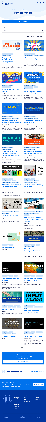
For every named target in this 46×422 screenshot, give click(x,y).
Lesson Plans (26, 215)
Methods (38, 147)
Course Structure (15, 182)
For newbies (11, 53)
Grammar (41, 55)
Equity (35, 182)
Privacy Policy (30, 416)
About (25, 397)
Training (16, 409)
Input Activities (17, 305)
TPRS (33, 246)
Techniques (36, 55)
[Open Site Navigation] (43, 3)
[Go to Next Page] (43, 347)
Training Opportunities (28, 118)
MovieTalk (19, 306)
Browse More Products (36, 371)
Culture (33, 149)
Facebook (37, 397)
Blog (25, 399)
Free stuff (36, 118)
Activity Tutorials (15, 118)
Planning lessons (27, 213)
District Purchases (16, 403)
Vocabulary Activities (28, 88)
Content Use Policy (27, 402)
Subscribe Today (23, 361)
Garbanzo (16, 406)
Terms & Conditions (37, 416)
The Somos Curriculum (16, 398)
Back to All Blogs (23, 21)
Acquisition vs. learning (6, 55)
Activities (36, 87)
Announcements (39, 275)
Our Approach (4, 53)
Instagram (37, 399)
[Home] (7, 3)
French (25, 308)
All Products (17, 401)
